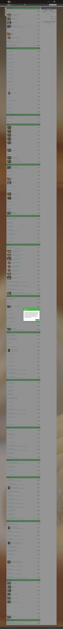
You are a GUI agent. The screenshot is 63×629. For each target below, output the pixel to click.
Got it (37, 319)
